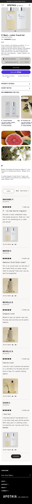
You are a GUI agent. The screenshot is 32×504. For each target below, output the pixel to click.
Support (4, 484)
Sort (17, 191)
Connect (4, 491)
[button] (2, 5)
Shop (3, 481)
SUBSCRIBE (5, 470)
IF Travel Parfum (6, 120)
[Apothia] (15, 5)
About (3, 487)
